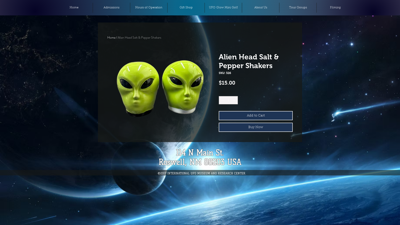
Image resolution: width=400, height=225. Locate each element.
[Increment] (234, 100)
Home (111, 37)
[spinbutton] (228, 100)
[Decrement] (222, 100)
